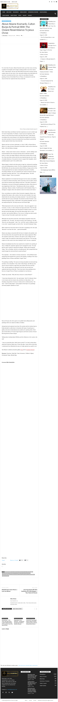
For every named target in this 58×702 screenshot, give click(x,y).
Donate (34, 700)
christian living (29, 571)
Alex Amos (5, 35)
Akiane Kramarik (9, 571)
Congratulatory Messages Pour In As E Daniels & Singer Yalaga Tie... (32, 683)
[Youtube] (56, 2)
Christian (15, 571)
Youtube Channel (30, 349)
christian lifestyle (21, 571)
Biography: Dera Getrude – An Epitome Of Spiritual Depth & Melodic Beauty (19, 622)
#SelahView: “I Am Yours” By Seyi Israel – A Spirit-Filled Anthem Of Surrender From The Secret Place (7, 622)
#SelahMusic (16, 12)
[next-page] (36, 609)
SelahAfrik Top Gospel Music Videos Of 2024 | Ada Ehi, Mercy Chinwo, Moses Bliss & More (31, 622)
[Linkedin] (26, 41)
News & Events (23, 12)
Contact (30, 15)
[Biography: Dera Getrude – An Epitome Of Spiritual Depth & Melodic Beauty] (19, 615)
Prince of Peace (5, 575)
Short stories (14, 15)
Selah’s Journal (43, 12)
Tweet (3, 560)
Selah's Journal (43, 683)
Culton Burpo (18, 573)
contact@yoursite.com (12, 689)
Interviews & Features (33, 12)
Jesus (21, 574)
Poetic (19, 15)
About (26, 700)
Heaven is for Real (15, 574)
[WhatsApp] (22, 41)
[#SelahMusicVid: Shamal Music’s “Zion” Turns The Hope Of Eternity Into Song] (24, 676)
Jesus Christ (25, 574)
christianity (12, 573)
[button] (55, 13)
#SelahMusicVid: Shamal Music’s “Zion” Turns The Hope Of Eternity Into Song (32, 676)
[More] (36, 41)
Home (3, 12)
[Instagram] (52, 2)
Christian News (5, 573)
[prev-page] (34, 609)
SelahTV (24, 15)
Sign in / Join (14, 1)
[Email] (29, 41)
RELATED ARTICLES (7, 608)
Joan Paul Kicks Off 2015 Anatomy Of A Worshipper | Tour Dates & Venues (29, 591)
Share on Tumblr (14, 560)
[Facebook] (49, 2)
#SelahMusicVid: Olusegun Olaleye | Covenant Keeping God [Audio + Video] (32, 690)
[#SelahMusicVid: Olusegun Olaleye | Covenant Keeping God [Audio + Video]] (24, 690)
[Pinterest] (19, 41)
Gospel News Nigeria (6, 574)
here (22, 349)
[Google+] (19, 421)
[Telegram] (33, 41)
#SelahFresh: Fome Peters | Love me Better (9, 590)
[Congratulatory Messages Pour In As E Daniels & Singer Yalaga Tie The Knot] (24, 683)
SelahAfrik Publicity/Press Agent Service (45, 700)
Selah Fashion (5, 15)
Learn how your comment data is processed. (28, 665)
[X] (54, 2)
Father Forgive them (26, 573)
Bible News (8, 12)
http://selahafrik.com (14, 600)
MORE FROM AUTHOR (17, 608)
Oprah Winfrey (31, 574)
